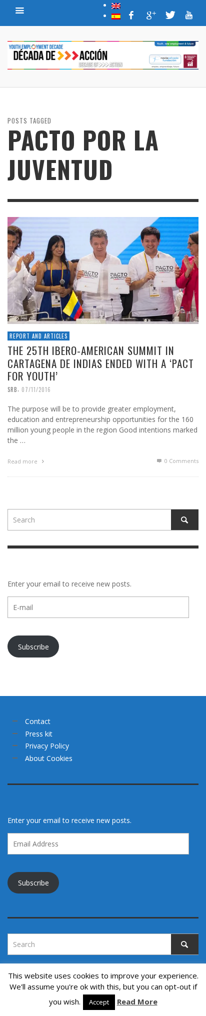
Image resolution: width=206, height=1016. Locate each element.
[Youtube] (189, 15)
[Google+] (150, 15)
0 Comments (180, 460)
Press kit (38, 733)
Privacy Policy (47, 745)
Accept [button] (99, 1002)
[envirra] (20, 10)
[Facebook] (131, 15)
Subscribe (33, 647)
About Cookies (48, 758)
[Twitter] (169, 15)
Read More (137, 1001)
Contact (37, 721)
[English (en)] (116, 5)
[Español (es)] (116, 15)
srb (13, 389)
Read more (23, 460)
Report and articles (39, 336)
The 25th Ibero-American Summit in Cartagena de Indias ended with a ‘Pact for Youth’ (101, 362)
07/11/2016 (36, 389)
